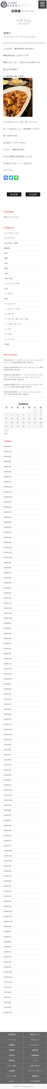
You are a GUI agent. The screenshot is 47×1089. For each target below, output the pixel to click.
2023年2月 (7, 659)
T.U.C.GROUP (35, 1081)
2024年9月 (7, 563)
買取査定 (12, 1060)
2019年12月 (8, 851)
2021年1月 (7, 785)
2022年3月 (7, 714)
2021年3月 (7, 775)
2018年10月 (8, 921)
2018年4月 (7, 952)
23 (41, 422)
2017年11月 (8, 977)
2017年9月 (7, 987)
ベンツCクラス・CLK (12, 309)
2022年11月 (8, 674)
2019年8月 (7, 871)
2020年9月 (7, 805)
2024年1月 (7, 603)
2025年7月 (7, 512)
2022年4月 (7, 709)
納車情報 (7, 248)
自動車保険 (35, 1055)
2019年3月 (7, 896)
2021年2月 (7, 780)
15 (35, 419)
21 (29, 422)
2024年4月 (7, 588)
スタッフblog (11, 1076)
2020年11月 (8, 795)
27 (23, 426)
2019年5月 (7, 886)
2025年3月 (7, 532)
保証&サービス (35, 1034)
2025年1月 (7, 542)
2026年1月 (7, 482)
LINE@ (12, 11)
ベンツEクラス (9, 314)
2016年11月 (8, 1012)
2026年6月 (7, 456)
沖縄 (6, 299)
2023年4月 (7, 649)
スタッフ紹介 (11, 1066)
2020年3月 (7, 836)
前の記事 (14, 194)
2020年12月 (8, 790)
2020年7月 (7, 815)
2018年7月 (7, 937)
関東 (6, 258)
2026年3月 (7, 472)
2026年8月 (7, 446)
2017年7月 (7, 997)
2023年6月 (7, 638)
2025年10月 (8, 497)
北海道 (6, 344)
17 (6, 422)
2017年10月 (8, 982)
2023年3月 (7, 654)
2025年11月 (8, 492)
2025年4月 (7, 527)
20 (23, 422)
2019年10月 (8, 861)
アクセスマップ (35, 1045)
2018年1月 (7, 967)
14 (29, 419)
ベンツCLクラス (10, 304)
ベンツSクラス (9, 339)
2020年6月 (7, 820)
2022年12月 (8, 669)
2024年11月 (8, 553)
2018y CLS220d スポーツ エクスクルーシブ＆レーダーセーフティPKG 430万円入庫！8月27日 (23, 386)
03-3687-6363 (27, 11)
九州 (6, 289)
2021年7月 (7, 755)
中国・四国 (8, 278)
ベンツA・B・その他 (11, 283)
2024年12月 (8, 547)
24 (6, 426)
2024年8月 (7, 568)
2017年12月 (8, 972)
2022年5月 (7, 704)
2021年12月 (8, 729)
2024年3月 (7, 593)
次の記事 (33, 194)
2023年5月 (7, 643)
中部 (6, 263)
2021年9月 (7, 745)
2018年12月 (8, 911)
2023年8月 (7, 628)
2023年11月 (8, 613)
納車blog (35, 1076)
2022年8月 (7, 689)
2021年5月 (7, 765)
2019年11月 (8, 856)
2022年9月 (7, 684)
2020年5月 (7, 825)
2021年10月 (8, 740)
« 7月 (5, 434)
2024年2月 (7, 598)
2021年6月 (7, 760)
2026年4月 (7, 467)
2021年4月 (7, 770)
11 (12, 419)
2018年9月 (7, 927)
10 (6, 419)
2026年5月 (7, 462)
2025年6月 (7, 517)
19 (18, 422)
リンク (35, 1060)
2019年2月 (7, 901)
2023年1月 (7, 664)
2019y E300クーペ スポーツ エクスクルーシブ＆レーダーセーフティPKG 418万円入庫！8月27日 (23, 361)
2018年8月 (7, 932)
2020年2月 (7, 841)
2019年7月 (7, 876)
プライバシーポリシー (35, 1071)
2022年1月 (7, 724)
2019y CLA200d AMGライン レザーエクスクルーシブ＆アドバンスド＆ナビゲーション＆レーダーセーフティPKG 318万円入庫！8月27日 (23, 377)
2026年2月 (7, 477)
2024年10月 (8, 558)
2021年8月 (7, 750)
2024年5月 (7, 583)
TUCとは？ (35, 1040)
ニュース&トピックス (11, 233)
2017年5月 (7, 1007)
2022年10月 (8, 679)
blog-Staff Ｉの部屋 (11, 243)
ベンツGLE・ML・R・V (12, 324)
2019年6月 (7, 881)
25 (12, 426)
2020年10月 (8, 800)
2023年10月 (8, 618)
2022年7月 (7, 694)
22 (35, 422)
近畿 (6, 268)
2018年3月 (7, 957)
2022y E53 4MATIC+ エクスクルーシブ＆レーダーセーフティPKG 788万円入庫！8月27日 (23, 393)
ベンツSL (7, 329)
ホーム (11, 1081)
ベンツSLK (8, 334)
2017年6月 (7, 1002)
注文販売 (12, 1055)
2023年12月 (8, 608)
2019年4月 (7, 891)
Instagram (15, 11)
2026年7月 (7, 451)
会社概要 (12, 1071)
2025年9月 (7, 502)
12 (18, 419)
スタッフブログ (30, 36)
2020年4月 (7, 830)
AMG (6, 273)
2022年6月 (7, 699)
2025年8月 (7, 507)
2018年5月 (7, 947)
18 (12, 422)
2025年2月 (7, 537)
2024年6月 (7, 578)
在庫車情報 (12, 1034)
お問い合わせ (35, 1066)
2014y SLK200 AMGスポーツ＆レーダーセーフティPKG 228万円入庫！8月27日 (23, 369)
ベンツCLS (8, 294)
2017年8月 (7, 992)
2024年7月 (7, 573)
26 (18, 426)
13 (23, 419)
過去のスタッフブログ (11, 217)
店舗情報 (12, 1045)
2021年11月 (8, 734)
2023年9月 (7, 623)
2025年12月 (8, 487)
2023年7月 (7, 633)
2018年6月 (7, 942)
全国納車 (12, 1050)
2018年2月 (7, 962)
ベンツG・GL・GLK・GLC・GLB (16, 319)
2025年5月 (7, 522)
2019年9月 (7, 866)
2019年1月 (7, 906)
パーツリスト (11, 1040)
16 (41, 419)
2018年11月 (8, 916)
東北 (6, 253)
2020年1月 (7, 846)
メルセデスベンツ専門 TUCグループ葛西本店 (18, 4)
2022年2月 (7, 719)
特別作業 (35, 1050)
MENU (42, 4)
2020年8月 (7, 810)
